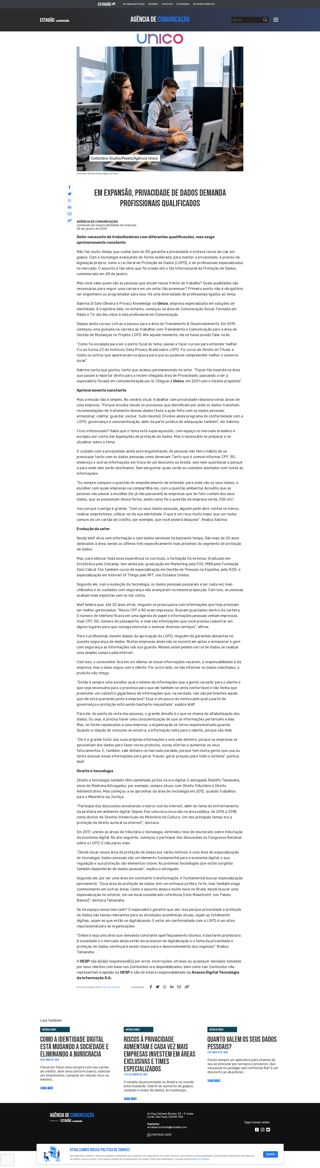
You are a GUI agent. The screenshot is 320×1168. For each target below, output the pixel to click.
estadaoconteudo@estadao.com (167, 1127)
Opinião (153, 4)
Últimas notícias (133, 4)
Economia (182, 4)
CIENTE (270, 1154)
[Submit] (265, 20)
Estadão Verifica (204, 4)
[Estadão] (106, 4)
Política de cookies (199, 1159)
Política (167, 4)
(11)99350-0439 (161, 1134)
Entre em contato (110, 987)
